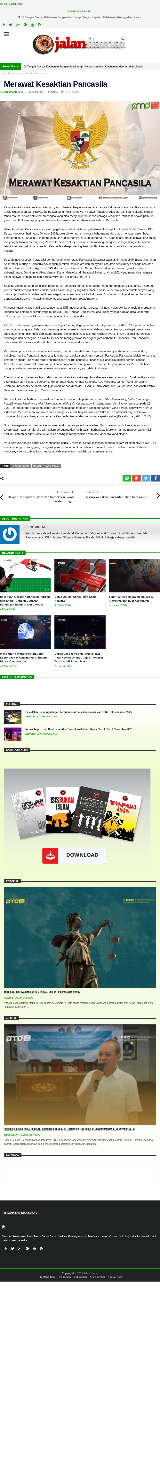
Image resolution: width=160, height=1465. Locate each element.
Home (3, 73)
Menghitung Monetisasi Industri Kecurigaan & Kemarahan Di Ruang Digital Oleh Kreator (23, 657)
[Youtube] (32, 24)
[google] (136, 478)
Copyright (68, 1273)
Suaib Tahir (11, 1135)
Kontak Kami (115, 1277)
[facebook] (155, 478)
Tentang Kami (48, 1277)
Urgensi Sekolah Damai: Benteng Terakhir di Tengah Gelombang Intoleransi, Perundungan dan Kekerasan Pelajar (69, 1129)
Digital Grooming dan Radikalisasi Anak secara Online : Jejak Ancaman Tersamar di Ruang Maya (78, 657)
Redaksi (30, 716)
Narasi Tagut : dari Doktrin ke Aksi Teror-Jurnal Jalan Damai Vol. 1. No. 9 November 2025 (78, 729)
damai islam (21, 466)
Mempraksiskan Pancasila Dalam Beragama (116, 495)
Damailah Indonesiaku (22, 1213)
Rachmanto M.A (13, 91)
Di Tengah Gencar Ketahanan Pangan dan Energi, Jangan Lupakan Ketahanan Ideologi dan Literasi (81, 17)
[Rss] (39, 24)
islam (37, 466)
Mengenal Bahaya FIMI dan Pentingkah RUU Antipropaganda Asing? (42, 992)
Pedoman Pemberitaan (73, 1277)
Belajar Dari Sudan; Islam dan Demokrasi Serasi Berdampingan (41, 497)
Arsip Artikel (97, 1277)
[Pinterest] (25, 24)
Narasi (11, 73)
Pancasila (52, 466)
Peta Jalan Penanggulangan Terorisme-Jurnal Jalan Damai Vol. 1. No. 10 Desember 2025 (78, 712)
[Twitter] (10, 24)
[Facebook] (3, 24)
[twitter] (146, 478)
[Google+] (18, 24)
